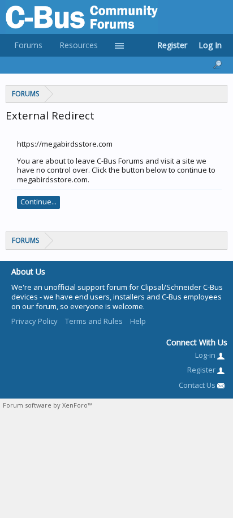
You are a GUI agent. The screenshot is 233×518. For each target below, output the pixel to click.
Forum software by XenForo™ (47, 405)
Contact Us (198, 385)
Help (138, 321)
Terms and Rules (94, 321)
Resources (78, 45)
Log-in (206, 355)
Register (172, 45)
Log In (210, 45)
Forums (28, 45)
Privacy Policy (34, 321)
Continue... (38, 201)
